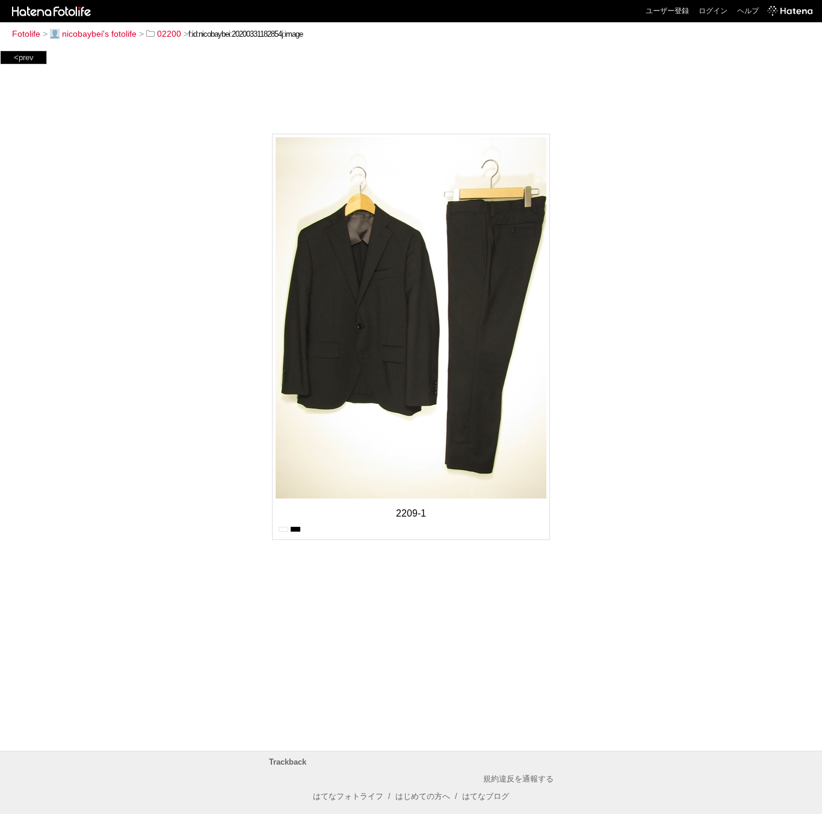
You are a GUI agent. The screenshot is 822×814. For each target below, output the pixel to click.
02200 (169, 34)
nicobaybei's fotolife (99, 34)
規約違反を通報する (518, 778)
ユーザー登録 (667, 11)
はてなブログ (485, 796)
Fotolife (26, 34)
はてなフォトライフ (348, 796)
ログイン (713, 11)
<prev (24, 57)
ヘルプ (748, 11)
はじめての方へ (422, 796)
